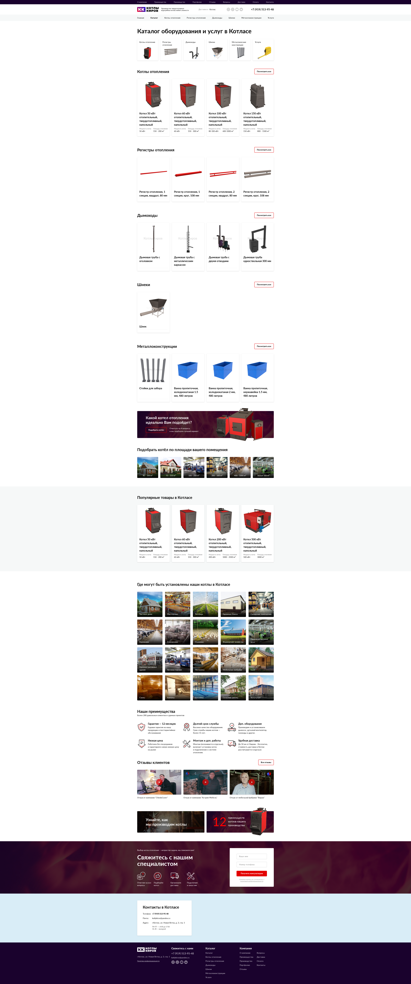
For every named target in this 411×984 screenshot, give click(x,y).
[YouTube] (237, 9)
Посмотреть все (264, 71)
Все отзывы (266, 762)
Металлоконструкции (251, 17)
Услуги (271, 17)
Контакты (270, 2)
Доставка (241, 2)
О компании (142, 2)
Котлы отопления (172, 17)
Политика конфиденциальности (148, 961)
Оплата (256, 2)
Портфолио (197, 2)
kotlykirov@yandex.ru (161, 918)
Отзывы (212, 2)
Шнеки (232, 17)
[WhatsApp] (232, 9)
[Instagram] (228, 9)
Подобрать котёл (156, 429)
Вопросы (226, 2)
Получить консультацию (252, 873)
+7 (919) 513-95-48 (262, 9)
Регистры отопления (196, 17)
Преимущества (160, 2)
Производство (179, 2)
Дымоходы (217, 17)
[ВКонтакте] (241, 9)
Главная (140, 17)
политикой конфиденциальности (251, 881)
